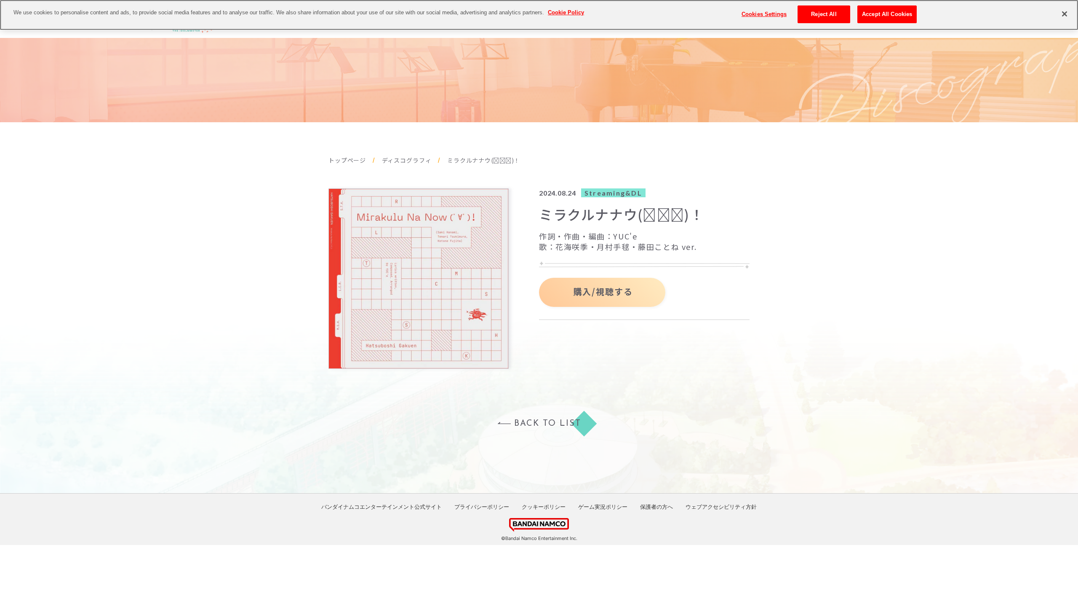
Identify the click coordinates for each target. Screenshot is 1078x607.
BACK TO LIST (547, 423)
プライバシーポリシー (481, 506)
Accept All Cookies (887, 14)
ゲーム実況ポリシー (602, 506)
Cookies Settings (764, 14)
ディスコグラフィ (407, 160)
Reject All (823, 14)
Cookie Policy (566, 12)
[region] (539, 15)
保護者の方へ (656, 506)
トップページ (347, 160)
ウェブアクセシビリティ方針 (721, 506)
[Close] (1064, 14)
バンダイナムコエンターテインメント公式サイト (381, 506)
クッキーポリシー (544, 506)
